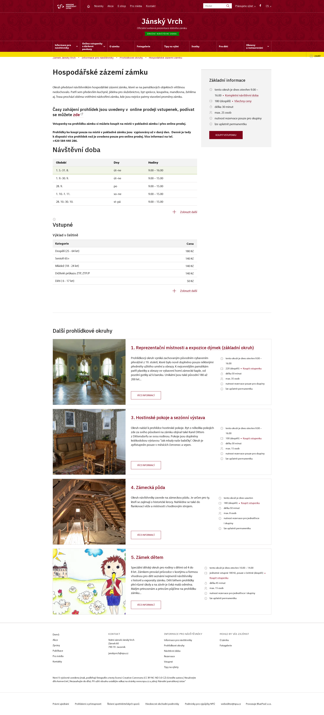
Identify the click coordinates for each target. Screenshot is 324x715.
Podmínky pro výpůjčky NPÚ (200, 703)
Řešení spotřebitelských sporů (123, 703)
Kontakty (57, 661)
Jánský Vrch (162, 21)
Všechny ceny (242, 101)
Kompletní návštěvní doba (242, 95)
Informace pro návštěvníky (178, 640)
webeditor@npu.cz (231, 703)
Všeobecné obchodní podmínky (162, 703)
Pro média (136, 6)
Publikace (58, 650)
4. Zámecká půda (148, 487)
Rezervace (169, 656)
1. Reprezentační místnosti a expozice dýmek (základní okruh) (192, 347)
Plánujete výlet (244, 6)
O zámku (224, 640)
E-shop (122, 6)
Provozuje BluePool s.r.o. (258, 703)
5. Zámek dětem (147, 557)
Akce (110, 6)
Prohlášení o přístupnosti (88, 703)
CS (267, 6)
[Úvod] (88, 6)
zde (76, 114)
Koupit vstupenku (225, 135)
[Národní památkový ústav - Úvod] (66, 6)
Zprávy (56, 645)
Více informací (146, 395)
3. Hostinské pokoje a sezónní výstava (168, 417)
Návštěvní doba (172, 650)
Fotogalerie (226, 645)
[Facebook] (260, 6)
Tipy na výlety (171, 667)
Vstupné (168, 661)
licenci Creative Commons (129, 677)
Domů (56, 634)
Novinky (98, 6)
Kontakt (151, 6)
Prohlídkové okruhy (174, 645)
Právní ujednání (61, 703)
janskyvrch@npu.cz (118, 653)
